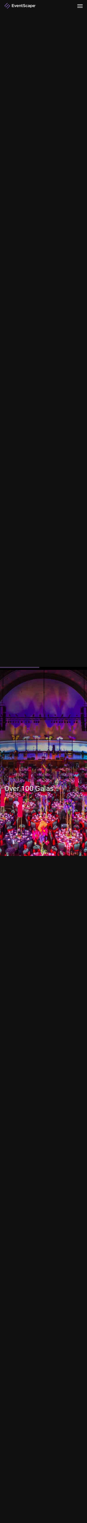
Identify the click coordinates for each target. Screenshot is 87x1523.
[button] (80, 5)
